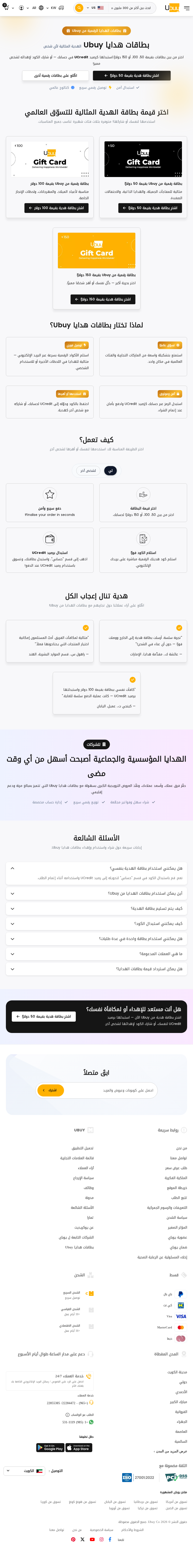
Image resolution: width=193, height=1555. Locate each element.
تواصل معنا (178, 1158)
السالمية (181, 1441)
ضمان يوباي (178, 1247)
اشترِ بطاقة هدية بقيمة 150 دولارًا (104, 299)
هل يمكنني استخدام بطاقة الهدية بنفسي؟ (146, 868)
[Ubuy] (172, 8)
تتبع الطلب (179, 1198)
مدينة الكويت (177, 1372)
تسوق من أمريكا (176, 1502)
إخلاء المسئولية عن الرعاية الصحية (162, 1257)
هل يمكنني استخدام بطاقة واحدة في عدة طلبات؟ (140, 938)
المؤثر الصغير (177, 1227)
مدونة (89, 1198)
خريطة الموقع (177, 1188)
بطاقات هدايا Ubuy (79, 1247)
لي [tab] (111, 471)
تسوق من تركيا (147, 1508)
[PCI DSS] (176, 1477)
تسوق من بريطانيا (146, 1502)
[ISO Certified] (140, 1477)
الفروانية (181, 1412)
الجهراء (182, 1422)
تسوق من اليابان (115, 1502)
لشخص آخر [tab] (88, 471)
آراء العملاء (86, 1168)
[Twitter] (82, 1540)
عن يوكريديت (84, 1227)
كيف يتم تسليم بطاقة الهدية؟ (156, 908)
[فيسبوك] (110, 1540)
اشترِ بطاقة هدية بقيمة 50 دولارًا (133, 75)
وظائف (89, 1188)
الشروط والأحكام (132, 1530)
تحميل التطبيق (83, 1148)
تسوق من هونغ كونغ (82, 1502)
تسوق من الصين (176, 1508)
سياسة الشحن (177, 1217)
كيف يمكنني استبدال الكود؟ (158, 923)
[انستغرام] (101, 1540)
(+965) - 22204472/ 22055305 (67, 1403)
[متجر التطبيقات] (79, 1449)
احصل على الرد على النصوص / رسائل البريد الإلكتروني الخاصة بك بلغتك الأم (47, 1384)
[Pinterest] (73, 1540)
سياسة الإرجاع (83, 1178)
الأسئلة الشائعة (82, 1208)
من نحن (181, 1148)
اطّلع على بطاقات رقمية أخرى (55, 75)
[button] (55, 8)
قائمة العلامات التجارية (77, 1158)
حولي (183, 1382)
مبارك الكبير (178, 1402)
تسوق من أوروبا (119, 1508)
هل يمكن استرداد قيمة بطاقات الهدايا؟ (149, 969)
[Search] (79, 8)
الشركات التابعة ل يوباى (76, 1237)
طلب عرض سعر (176, 1168)
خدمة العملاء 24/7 (69, 1376)
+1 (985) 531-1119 (75, 1422)
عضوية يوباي (177, 1237)
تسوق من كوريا (51, 1502)
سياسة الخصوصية (101, 1530)
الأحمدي (181, 1392)
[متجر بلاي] (50, 1449)
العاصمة (181, 1432)
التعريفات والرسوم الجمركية (167, 1208)
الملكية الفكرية (176, 1178)
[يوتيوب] (92, 1540)
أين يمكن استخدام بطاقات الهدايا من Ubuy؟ (145, 893)
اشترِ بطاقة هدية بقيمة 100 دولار (58, 208)
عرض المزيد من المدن (171, 1451)
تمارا (90, 1217)
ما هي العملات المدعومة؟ (161, 953)
